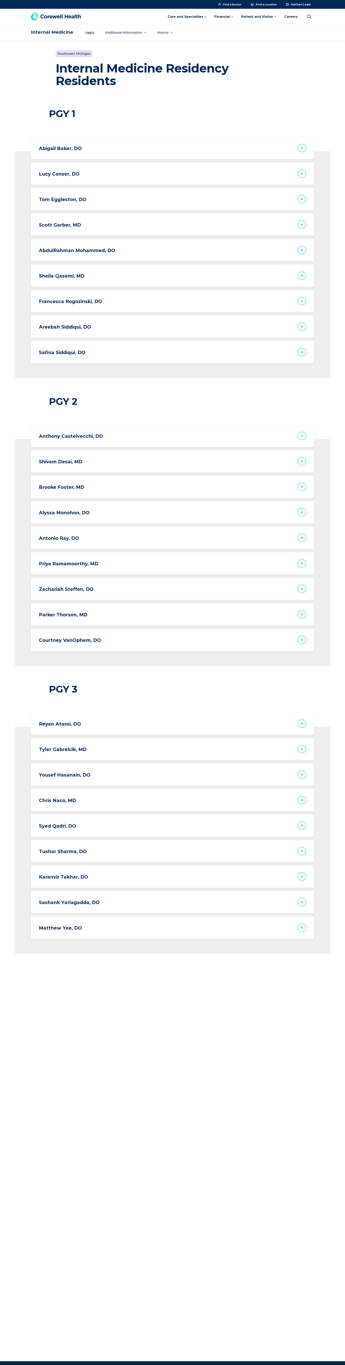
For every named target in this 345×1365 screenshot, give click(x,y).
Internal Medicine (52, 32)
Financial (222, 17)
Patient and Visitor (257, 17)
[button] (172, 148)
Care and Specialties (185, 17)
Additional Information (123, 32)
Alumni (163, 32)
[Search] (309, 17)
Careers (291, 17)
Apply (90, 32)
